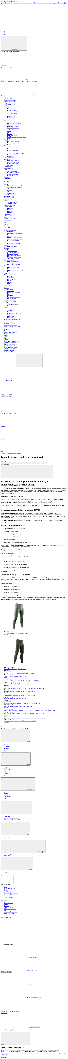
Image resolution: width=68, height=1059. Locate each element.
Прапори (9, 280)
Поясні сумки (11, 306)
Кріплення (10, 175)
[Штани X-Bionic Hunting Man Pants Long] (35, 652)
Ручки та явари (11, 116)
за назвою (43, 462)
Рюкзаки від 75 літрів (13, 271)
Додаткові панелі (12, 251)
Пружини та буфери (13, 141)
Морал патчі (10, 277)
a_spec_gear (29, 984)
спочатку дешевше (24, 462)
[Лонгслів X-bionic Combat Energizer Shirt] (35, 673)
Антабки (9, 132)
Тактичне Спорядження (10, 342)
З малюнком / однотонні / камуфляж (35, 851)
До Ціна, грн (16, 728)
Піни (8, 283)
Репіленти (10, 295)
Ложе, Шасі (10, 129)
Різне (8, 144)
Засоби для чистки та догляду (15, 153)
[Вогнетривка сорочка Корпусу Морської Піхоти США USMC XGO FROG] (35, 710)
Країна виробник (30, 789)
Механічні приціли (12, 174)
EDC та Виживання (9, 345)
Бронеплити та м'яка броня (15, 242)
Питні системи (11, 298)
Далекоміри (10, 263)
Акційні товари (8, 351)
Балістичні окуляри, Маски (15, 237)
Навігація (10, 317)
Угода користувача (52, 3)
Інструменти (10, 154)
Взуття (6, 339)
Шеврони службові (12, 279)
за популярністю (14, 462)
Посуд (9, 294)
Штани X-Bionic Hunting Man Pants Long (15, 669)
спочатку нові (4, 462)
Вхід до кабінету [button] (8, 903)
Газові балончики (12, 117)
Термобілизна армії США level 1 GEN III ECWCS (18, 706)
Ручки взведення (12, 143)
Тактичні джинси (12, 202)
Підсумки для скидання (14, 257)
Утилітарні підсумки (13, 258)
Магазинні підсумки (13, 252)
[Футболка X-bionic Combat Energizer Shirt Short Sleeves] (35, 688)
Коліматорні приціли (13, 172)
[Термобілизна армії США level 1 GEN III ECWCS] (35, 703)
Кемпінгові (10, 311)
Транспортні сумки (12, 304)
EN (5, 34)
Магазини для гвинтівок (14, 162)
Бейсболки (10, 212)
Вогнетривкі (29, 869)
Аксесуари (10, 165)
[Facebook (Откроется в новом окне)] (13, 28)
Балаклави (10, 208)
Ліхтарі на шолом (12, 308)
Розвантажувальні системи (14, 233)
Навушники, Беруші (13, 240)
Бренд (28, 741)
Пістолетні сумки (12, 246)
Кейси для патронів (12, 150)
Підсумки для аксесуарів (14, 255)
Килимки (10, 156)
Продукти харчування (13, 297)
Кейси (9, 148)
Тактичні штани (11, 203)
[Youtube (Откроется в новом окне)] (38, 28)
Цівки (9, 125)
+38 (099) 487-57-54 (6, 380)
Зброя (5, 330)
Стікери (9, 282)
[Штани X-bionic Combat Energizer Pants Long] (35, 616)
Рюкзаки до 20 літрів (13, 267)
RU (5, 32)
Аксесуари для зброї (9, 333)
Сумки (9, 303)
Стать (27, 834)
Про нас (7, 3)
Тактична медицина (9, 348)
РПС (8, 234)
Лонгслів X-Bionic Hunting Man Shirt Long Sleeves (18, 683)
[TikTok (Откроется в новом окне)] (38, 15)
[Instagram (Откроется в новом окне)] (13, 15)
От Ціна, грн (4, 728)
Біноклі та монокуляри (13, 264)
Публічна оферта (62, 3)
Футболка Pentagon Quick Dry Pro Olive (15, 698)
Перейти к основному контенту (10, 1)
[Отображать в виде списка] (40, 471)
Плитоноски (10, 231)
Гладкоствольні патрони (14, 108)
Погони (9, 276)
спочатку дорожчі (35, 462)
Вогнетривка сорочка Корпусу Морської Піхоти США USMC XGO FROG (25, 713)
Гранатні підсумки (12, 254)
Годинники (10, 316)
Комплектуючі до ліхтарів (14, 313)
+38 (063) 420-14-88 (6, 394)
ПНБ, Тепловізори (12, 261)
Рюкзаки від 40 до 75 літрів (15, 270)
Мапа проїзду (4, 1013)
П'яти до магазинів (12, 163)
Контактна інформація (40, 3)
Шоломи (9, 236)
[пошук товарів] (29, 360)
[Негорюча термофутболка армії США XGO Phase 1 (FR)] (35, 718)
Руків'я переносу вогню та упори (16, 137)
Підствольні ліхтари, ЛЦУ (14, 123)
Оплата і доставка (14, 3)
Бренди (3, 3)
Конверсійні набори (13, 128)
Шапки (9, 209)
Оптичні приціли (12, 171)
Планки (9, 134)
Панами (9, 211)
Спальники (10, 291)
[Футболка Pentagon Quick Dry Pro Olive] (35, 695)
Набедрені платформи (13, 243)
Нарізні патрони (12, 110)
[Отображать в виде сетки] (14, 471)
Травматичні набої (12, 111)
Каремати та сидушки (13, 292)
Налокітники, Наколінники (15, 239)
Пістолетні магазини (13, 160)
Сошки (9, 131)
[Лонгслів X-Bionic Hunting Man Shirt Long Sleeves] (35, 681)
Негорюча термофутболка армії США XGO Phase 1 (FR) (20, 721)
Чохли (9, 147)
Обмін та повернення (25, 3)
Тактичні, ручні (11, 310)
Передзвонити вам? (6, 396)
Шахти (9, 138)
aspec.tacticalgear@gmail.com (34, 997)
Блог (33, 3)
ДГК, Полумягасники (13, 122)
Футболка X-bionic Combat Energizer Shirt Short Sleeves (19, 691)
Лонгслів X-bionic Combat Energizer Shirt (15, 676)
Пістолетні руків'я (12, 135)
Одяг (5, 336)
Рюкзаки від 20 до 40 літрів (15, 268)
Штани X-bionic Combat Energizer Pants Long (16, 633)
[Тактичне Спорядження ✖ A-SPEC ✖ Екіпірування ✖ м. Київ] (7, 882)
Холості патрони (12, 113)
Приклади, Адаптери (13, 126)
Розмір (28, 764)
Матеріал (28, 812)
